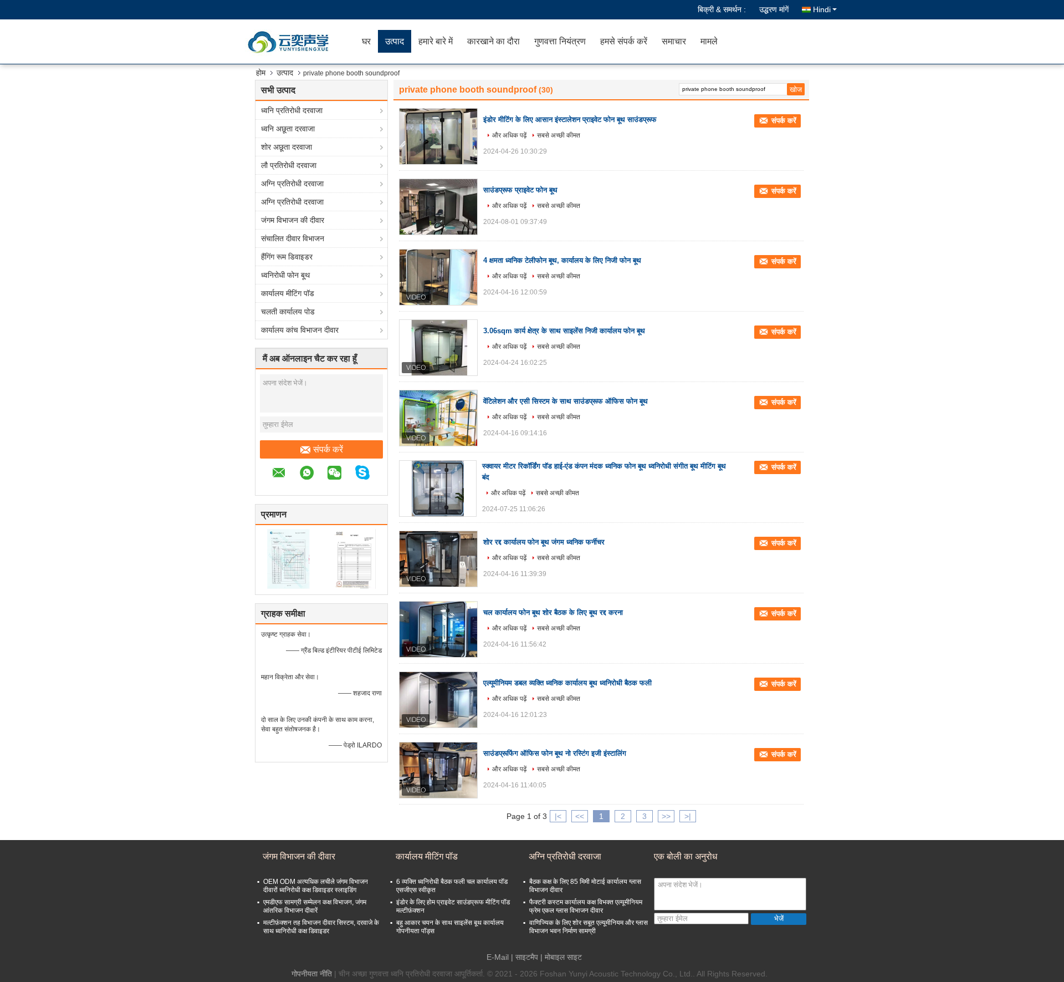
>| (687, 816)
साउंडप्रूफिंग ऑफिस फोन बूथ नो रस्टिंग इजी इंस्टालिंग (554, 753)
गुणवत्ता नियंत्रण (560, 41)
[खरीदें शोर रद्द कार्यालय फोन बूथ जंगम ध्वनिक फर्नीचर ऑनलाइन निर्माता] (438, 559)
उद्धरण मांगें (774, 9)
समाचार (674, 41)
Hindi (822, 9)
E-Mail (498, 957)
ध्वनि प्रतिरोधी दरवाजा (292, 110)
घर (366, 41)
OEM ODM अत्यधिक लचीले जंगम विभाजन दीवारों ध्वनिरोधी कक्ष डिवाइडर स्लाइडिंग (315, 886)
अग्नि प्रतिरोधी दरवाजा (292, 183)
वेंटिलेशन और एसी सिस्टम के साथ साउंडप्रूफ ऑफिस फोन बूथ (565, 401)
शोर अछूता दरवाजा (286, 147)
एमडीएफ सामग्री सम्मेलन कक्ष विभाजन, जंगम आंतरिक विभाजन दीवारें (314, 906)
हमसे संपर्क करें (623, 41)
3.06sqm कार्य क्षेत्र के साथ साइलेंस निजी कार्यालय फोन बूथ (564, 331)
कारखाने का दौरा (493, 41)
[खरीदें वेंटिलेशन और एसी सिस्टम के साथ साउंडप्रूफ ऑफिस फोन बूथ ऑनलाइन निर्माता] (438, 418)
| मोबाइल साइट (561, 957)
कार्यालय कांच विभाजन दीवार (300, 329)
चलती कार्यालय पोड (288, 311)
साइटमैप (526, 957)
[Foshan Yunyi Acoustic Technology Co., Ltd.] (291, 41)
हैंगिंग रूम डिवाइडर (287, 256)
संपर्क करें (328, 449)
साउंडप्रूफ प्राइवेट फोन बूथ (520, 190)
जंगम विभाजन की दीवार (292, 220)
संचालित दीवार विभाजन (292, 238)
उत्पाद (394, 41)
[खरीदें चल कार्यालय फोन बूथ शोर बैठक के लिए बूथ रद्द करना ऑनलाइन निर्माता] (438, 629)
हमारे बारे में (435, 41)
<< (579, 816)
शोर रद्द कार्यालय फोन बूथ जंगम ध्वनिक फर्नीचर (544, 542)
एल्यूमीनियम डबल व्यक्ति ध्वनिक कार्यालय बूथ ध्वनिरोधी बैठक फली (567, 683)
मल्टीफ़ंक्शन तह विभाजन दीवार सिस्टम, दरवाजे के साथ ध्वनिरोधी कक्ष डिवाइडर (321, 927)
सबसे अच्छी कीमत (558, 135)
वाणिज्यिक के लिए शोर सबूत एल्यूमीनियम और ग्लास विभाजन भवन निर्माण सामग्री (588, 927)
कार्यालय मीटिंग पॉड (287, 293)
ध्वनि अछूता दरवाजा (288, 128)
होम (260, 72)
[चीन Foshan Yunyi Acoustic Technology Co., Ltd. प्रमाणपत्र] (288, 558)
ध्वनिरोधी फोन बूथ (285, 275)
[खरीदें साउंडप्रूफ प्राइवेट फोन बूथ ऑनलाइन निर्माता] (438, 207)
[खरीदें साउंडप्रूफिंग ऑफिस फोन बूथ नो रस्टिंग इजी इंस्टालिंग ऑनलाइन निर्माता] (438, 770)
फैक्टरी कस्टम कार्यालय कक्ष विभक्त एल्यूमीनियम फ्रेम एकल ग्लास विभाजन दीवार (585, 906)
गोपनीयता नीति (311, 973)
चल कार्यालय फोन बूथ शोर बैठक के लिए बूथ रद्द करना (553, 612)
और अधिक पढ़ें (509, 135)
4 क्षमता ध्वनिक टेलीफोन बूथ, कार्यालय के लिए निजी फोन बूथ (562, 260)
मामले (709, 41)
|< (558, 816)
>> (666, 816)
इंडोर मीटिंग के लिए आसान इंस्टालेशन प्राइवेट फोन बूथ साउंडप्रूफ (570, 119)
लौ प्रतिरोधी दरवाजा (288, 165)
